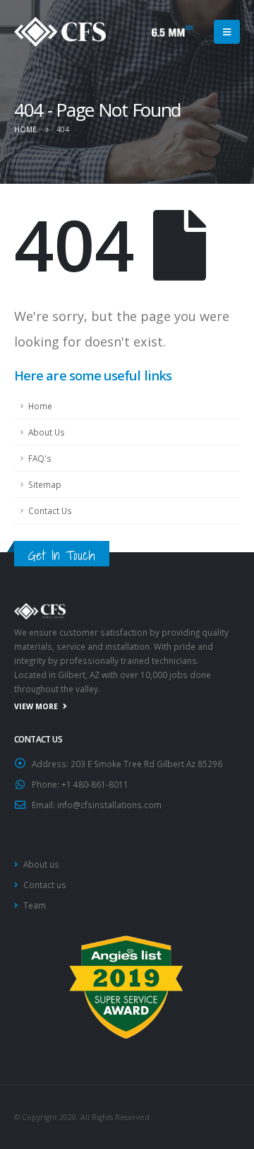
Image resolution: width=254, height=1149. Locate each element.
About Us (46, 432)
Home (40, 406)
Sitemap (44, 484)
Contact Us (50, 510)
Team (34, 905)
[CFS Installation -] (60, 32)
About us (41, 864)
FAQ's (40, 458)
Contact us (44, 884)
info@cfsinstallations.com (109, 804)
